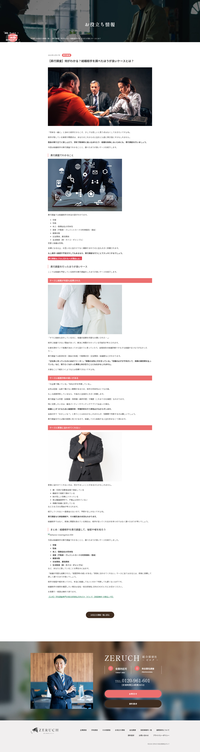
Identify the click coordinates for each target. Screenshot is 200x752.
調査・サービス (10, 33)
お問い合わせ (144, 735)
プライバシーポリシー (161, 735)
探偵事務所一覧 (11, 40)
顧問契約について (14, 42)
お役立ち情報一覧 (42, 38)
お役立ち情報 (13, 35)
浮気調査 (94, 730)
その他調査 (106, 730)
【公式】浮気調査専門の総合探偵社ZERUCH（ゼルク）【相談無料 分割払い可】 (81, 596)
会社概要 (13, 37)
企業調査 (83, 730)
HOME (33, 38)
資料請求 (131, 735)
